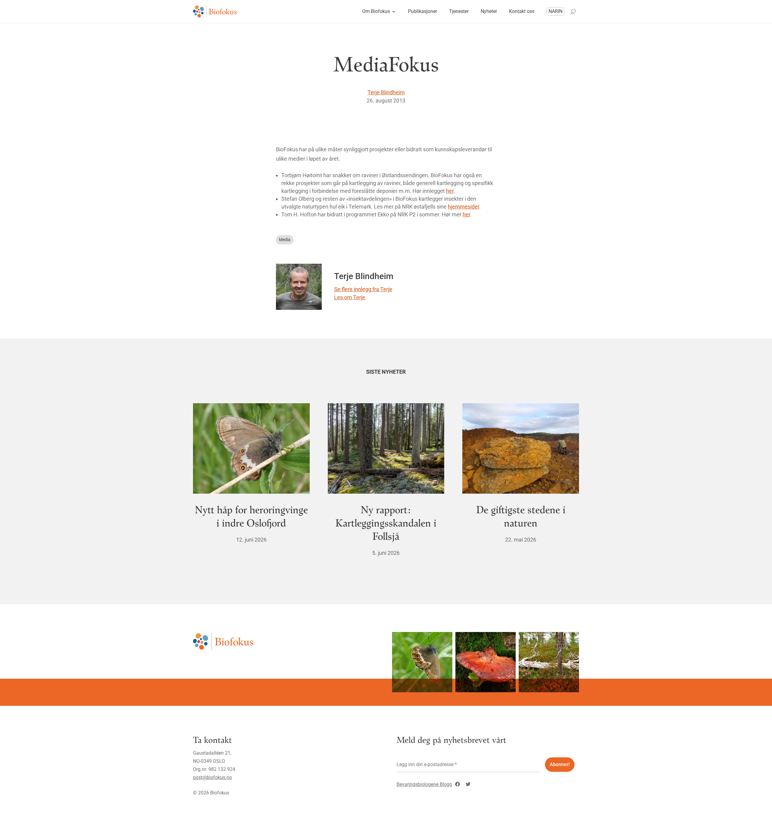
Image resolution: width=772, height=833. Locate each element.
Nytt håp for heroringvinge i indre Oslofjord (251, 516)
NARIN (555, 11)
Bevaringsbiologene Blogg (424, 784)
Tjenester (459, 11)
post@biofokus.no (212, 777)
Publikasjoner (422, 11)
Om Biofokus (376, 11)
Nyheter (489, 11)
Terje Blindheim (386, 92)
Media (284, 239)
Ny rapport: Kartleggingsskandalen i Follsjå (385, 522)
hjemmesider (463, 206)
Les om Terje (349, 297)
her (450, 191)
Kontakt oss (521, 11)
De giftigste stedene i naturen (520, 516)
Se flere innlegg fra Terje (363, 289)
